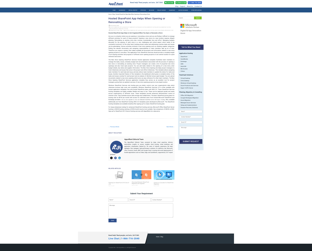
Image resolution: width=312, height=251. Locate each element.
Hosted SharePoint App (132, 30)
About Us (190, 6)
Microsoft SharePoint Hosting (131, 27)
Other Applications (196, 10)
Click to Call (181, 2)
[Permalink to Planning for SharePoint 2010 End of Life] (118, 175)
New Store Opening (159, 30)
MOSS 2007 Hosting (142, 30)
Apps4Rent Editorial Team (133, 139)
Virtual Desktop (132, 10)
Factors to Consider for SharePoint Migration (163, 183)
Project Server (161, 10)
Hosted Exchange (183, 10)
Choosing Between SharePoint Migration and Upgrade (140, 182)
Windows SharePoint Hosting (121, 28)
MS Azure (151, 10)
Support (182, 6)
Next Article (170, 127)
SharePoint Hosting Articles (154, 27)
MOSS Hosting (143, 27)
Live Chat (170, 2)
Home (114, 10)
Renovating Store (169, 30)
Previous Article (113, 127)
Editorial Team (118, 30)
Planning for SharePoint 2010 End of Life (118, 183)
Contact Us (198, 6)
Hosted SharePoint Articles (117, 27)
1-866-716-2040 (195, 2)
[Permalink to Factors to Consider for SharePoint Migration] (164, 175)
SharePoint (172, 10)
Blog (176, 6)
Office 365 (143, 10)
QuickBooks (122, 10)
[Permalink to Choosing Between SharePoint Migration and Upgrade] (141, 174)
